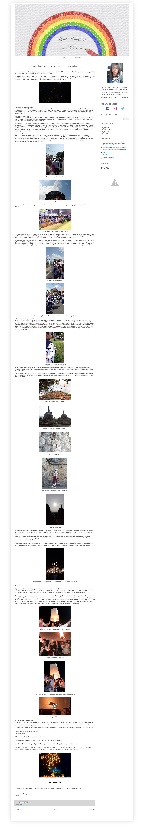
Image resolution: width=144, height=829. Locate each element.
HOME (64, 58)
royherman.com (107, 152)
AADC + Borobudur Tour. (62, 129)
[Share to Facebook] (25, 802)
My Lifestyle (105, 130)
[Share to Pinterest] (27, 802)
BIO (71, 58)
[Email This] (19, 802)
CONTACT (78, 58)
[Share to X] (23, 802)
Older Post (92, 809)
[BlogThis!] (21, 802)
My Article (104, 128)
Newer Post (18, 809)
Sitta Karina (106, 155)
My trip (20, 804)
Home (55, 809)
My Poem (104, 132)
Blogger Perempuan (108, 157)
